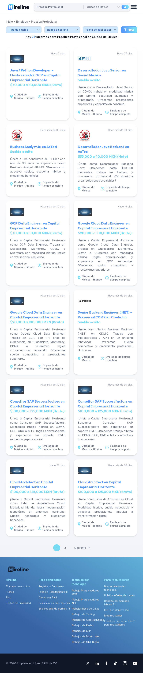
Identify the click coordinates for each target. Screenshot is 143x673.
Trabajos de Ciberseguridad (88, 619)
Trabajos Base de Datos (85, 608)
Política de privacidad (18, 603)
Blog (8, 597)
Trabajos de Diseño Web (86, 636)
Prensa (10, 591)
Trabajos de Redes (83, 625)
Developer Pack (48, 597)
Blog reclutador (113, 615)
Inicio (9, 21)
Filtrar (131, 29)
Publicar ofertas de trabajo (119, 595)
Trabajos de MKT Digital (85, 641)
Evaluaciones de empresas (54, 603)
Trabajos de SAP (81, 630)
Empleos (22, 21)
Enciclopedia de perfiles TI (54, 608)
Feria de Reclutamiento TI (53, 591)
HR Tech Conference (116, 609)
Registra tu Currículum (51, 586)
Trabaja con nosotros (18, 586)
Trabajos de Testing (83, 614)
